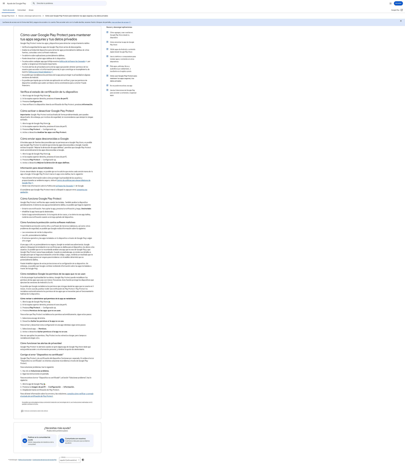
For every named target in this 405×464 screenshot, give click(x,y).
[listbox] (69, 460)
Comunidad (22, 10)
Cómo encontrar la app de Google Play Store (122, 43)
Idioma (63, 457)
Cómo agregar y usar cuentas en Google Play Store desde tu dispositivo (121, 35)
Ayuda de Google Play (16, 3)
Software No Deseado (64, 186)
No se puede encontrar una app (121, 86)
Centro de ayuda (8, 10)
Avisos (31, 10)
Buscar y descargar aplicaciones (119, 27)
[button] (3, 3)
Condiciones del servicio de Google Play (45, 460)
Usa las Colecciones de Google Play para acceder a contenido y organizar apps (123, 92)
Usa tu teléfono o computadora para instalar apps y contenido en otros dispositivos (123, 59)
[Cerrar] (401, 21)
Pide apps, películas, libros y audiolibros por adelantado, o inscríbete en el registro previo (120, 68)
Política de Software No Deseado (72, 61)
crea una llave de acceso (120, 22)
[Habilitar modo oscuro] (82, 459)
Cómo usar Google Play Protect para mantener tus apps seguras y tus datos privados (123, 78)
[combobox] (72, 3)
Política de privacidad (24, 460)
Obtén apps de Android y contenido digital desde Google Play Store (122, 50)
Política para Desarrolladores (39, 72)
